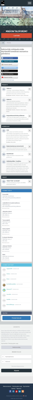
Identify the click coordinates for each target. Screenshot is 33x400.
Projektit (5, 85)
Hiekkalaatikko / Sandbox (13, 161)
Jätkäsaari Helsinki (7, 246)
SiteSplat (17, 395)
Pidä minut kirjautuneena (17, 366)
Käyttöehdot (4, 343)
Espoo (22, 95)
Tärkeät (4, 177)
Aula (6, 241)
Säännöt (13, 388)
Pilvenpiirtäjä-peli (16, 318)
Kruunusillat (5, 194)
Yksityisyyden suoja (13, 343)
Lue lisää (17, 36)
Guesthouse (9, 153)
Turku (6, 223)
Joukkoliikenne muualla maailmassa (11, 203)
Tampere (18, 95)
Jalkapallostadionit (7, 211)
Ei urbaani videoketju (7, 237)
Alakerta (7, 215)
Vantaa (7, 111)
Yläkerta (8, 88)
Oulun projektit (6, 229)
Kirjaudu (16, 370)
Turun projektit (6, 220)
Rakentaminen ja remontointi (15, 146)
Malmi (3, 254)
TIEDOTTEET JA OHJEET (13, 181)
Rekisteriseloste (7, 386)
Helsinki (7, 249)
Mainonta (19, 388)
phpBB (13, 395)
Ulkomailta (13, 142)
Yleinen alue (5, 126)
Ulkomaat (26, 95)
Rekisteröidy (16, 347)
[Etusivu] (3, 42)
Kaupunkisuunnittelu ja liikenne (13, 198)
